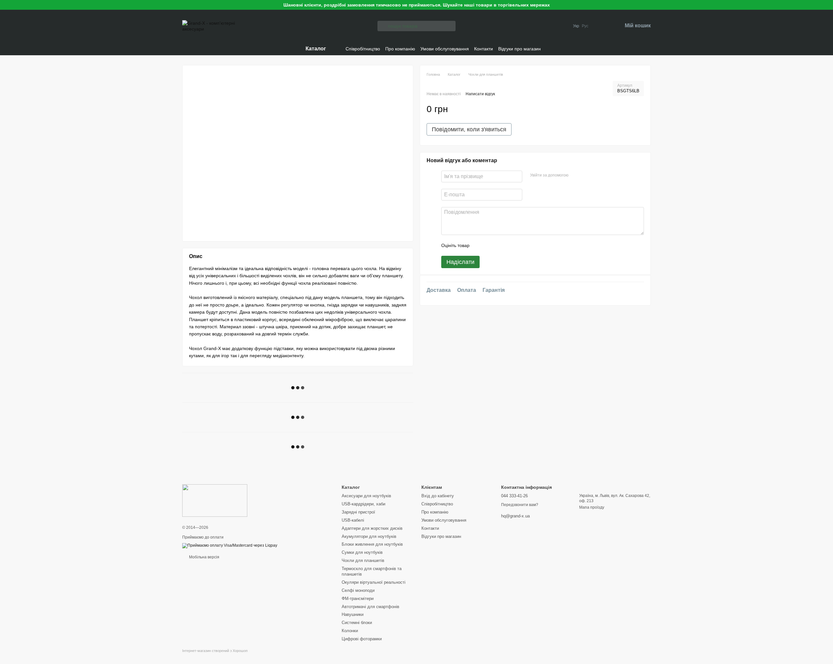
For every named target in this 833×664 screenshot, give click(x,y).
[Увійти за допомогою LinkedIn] (596, 175)
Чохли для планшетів (363, 560)
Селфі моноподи (358, 590)
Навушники (352, 614)
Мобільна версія (203, 557)
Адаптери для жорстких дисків (372, 528)
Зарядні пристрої (358, 512)
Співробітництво (363, 48)
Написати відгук (480, 94)
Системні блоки (357, 622)
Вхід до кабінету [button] (437, 495)
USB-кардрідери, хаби (363, 503)
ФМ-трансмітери (358, 598)
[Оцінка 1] (480, 245)
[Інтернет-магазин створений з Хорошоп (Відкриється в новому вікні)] (215, 656)
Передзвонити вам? (519, 504)
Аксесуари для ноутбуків (366, 495)
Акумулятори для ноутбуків (369, 536)
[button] (535, 213)
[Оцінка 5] (522, 245)
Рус (585, 26)
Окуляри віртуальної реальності (373, 582)
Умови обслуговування (444, 48)
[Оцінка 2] (490, 245)
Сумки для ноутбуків (362, 552)
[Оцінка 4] (511, 245)
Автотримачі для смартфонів (370, 606)
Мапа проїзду (591, 507)
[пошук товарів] (382, 26)
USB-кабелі (353, 520)
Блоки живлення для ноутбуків (372, 544)
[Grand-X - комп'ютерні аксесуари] (214, 500)
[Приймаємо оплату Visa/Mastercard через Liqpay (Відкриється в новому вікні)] (229, 545)
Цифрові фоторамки (362, 638)
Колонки (350, 630)
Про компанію (400, 48)
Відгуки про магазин (519, 48)
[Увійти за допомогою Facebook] (576, 175)
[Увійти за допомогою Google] (586, 175)
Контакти (483, 48)
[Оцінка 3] (501, 245)
